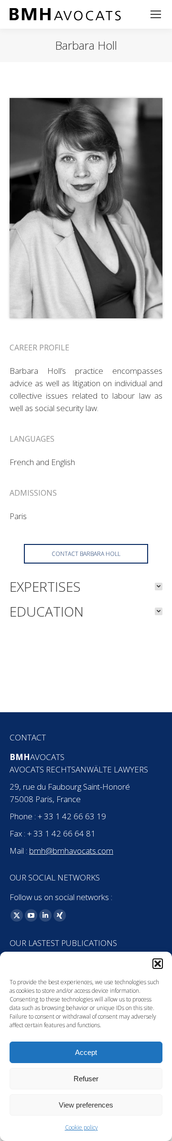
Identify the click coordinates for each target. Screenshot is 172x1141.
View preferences (86, 1105)
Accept (86, 1052)
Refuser (86, 1079)
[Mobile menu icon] (155, 14)
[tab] (86, 586)
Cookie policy (81, 1127)
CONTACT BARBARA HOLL (86, 554)
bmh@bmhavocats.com (71, 850)
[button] (157, 963)
